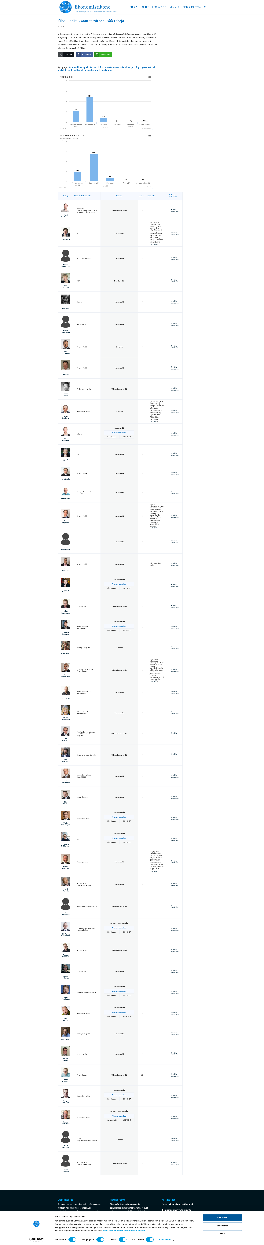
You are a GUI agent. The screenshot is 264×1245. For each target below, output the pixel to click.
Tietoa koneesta (192, 7)
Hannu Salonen (66, 977)
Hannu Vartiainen (66, 1123)
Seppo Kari (65, 460)
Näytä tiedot (164, 1239)
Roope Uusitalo (65, 1102)
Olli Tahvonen (65, 1019)
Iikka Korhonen (66, 569)
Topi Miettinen (65, 760)
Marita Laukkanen (65, 718)
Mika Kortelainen (65, 612)
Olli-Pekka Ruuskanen (65, 935)
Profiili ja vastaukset (175, 210)
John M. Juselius (66, 373)
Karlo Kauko (65, 479)
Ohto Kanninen (65, 439)
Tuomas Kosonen (65, 633)
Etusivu (134, 7)
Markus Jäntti (65, 394)
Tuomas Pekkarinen (65, 845)
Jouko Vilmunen (65, 1146)
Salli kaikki (222, 1217)
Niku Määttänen (65, 781)
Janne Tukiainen (65, 1080)
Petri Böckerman (65, 216)
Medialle (174, 7)
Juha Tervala (65, 1039)
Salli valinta (222, 1226)
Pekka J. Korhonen (66, 591)
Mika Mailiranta (65, 739)
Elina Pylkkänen (66, 913)
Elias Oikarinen (65, 803)
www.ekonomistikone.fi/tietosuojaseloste (124, 1230)
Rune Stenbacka (66, 998)
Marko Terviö (65, 1059)
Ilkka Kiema (65, 498)
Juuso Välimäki (65, 1170)
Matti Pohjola (66, 890)
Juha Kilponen (65, 521)
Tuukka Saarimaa (65, 956)
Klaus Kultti (65, 653)
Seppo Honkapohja (65, 265)
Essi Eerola (65, 239)
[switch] (100, 1239)
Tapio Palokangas (65, 824)
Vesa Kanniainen (65, 417)
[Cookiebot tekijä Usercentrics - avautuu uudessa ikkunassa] (36, 1240)
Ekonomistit (159, 7)
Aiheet (145, 7)
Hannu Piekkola (65, 867)
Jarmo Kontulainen (65, 548)
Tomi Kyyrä (65, 698)
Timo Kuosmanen (65, 676)
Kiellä (222, 1233)
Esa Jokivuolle (66, 352)
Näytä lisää (153, 244)
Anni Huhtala (66, 286)
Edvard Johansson (65, 331)
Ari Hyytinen (65, 307)
